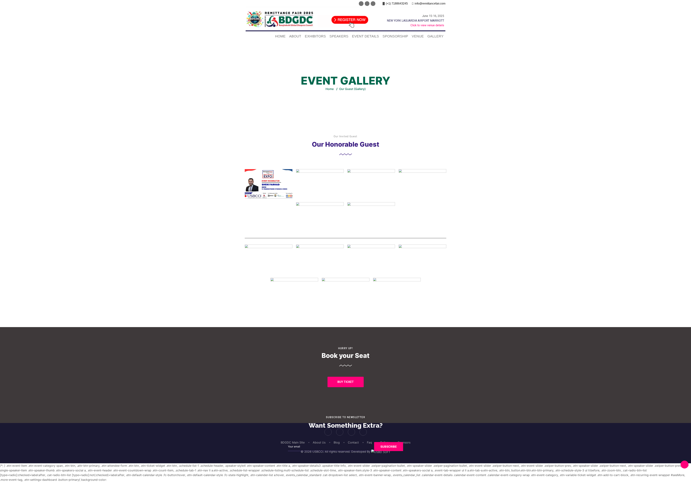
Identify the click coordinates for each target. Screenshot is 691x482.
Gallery (435, 36)
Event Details (365, 36)
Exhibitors (315, 36)
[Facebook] (361, 3)
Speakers (338, 36)
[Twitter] (367, 3)
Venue (418, 36)
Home (280, 36)
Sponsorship (395, 36)
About (295, 36)
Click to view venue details (427, 25)
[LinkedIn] (373, 3)
